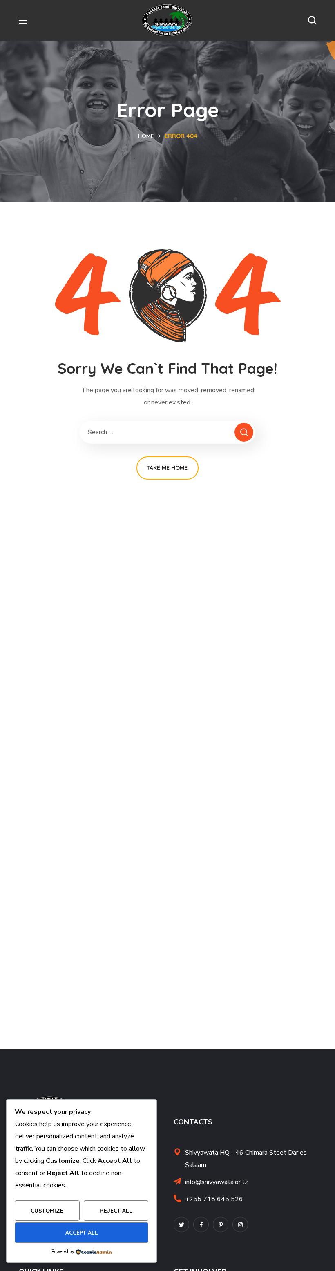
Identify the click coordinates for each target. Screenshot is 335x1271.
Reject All (116, 1210)
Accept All (81, 1232)
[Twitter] (181, 1224)
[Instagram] (240, 1224)
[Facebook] (201, 1224)
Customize (47, 1210)
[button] (312, 20)
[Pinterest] (220, 1224)
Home (146, 136)
